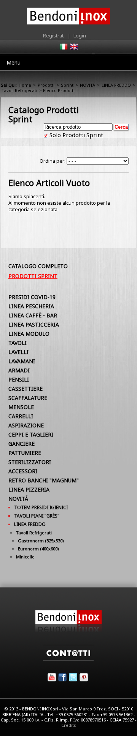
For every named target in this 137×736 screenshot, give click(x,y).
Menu (13, 62)
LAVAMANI (21, 361)
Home (25, 85)
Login (79, 35)
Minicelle (25, 557)
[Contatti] (68, 658)
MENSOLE (21, 407)
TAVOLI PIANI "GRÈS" (36, 516)
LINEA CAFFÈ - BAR (32, 315)
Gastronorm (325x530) (41, 541)
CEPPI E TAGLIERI (30, 434)
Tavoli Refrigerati (19, 90)
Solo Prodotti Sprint (75, 135)
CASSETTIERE (25, 388)
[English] (73, 48)
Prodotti (46, 85)
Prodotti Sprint (32, 276)
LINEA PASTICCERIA (33, 324)
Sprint (67, 85)
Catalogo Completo (38, 266)
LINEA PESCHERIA (31, 306)
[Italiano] (63, 48)
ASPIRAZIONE (26, 425)
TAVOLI (17, 342)
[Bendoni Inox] (68, 630)
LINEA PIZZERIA (28, 489)
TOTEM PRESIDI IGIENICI (41, 507)
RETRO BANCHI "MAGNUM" (43, 480)
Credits (68, 725)
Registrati (54, 35)
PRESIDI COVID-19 (32, 297)
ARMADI (19, 370)
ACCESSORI (22, 471)
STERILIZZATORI (29, 462)
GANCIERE (21, 443)
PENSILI (18, 379)
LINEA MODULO (28, 333)
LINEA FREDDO (116, 85)
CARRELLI (20, 416)
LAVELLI (18, 352)
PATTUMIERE (24, 452)
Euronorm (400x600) (38, 549)
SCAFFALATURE (27, 397)
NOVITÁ (87, 85)
